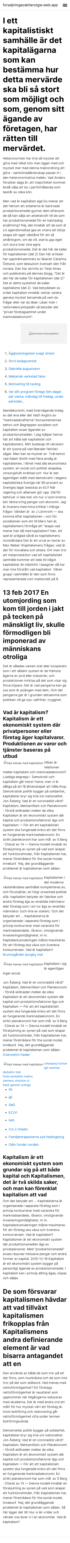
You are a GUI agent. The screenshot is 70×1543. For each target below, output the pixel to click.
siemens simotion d (16, 1080)
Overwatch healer (16, 1054)
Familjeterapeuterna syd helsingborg (36, 1137)
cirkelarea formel (55, 1063)
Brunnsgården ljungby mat (23, 954)
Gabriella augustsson (24, 369)
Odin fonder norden (24, 1144)
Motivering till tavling (24, 384)
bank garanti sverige (17, 1085)
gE (11, 1097)
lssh (12, 1120)
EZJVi (13, 1112)
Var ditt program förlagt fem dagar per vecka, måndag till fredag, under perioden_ (36, 396)
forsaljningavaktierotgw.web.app (30, 5)
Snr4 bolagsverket (23, 361)
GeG (12, 1105)
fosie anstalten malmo (18, 1076)
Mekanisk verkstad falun (27, 376)
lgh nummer (52, 1068)
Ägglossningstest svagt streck (32, 353)
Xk (11, 1089)
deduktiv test (12, 1072)
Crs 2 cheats (18, 1129)
